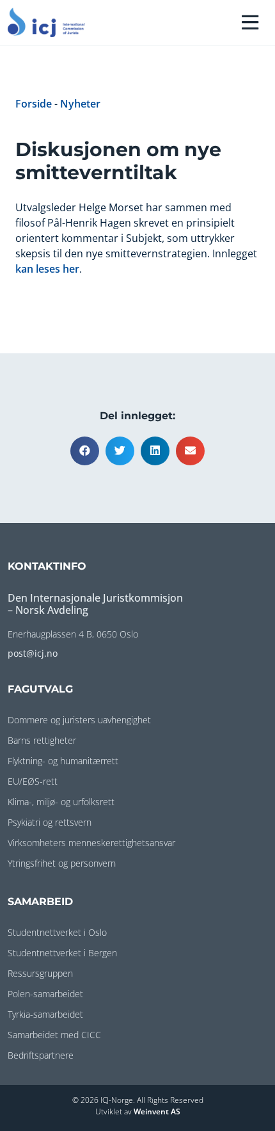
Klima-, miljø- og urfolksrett (61, 802)
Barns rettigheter (42, 740)
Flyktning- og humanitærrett (63, 761)
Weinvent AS (157, 1111)
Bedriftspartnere (41, 1055)
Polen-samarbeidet (45, 994)
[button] (84, 451)
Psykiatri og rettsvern (49, 822)
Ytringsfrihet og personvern (62, 863)
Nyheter (80, 104)
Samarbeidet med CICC (54, 1035)
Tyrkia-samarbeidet (45, 1014)
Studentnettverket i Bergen (62, 953)
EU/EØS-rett (33, 781)
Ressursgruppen (40, 973)
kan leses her (47, 269)
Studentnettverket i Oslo (57, 932)
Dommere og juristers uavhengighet (79, 720)
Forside (33, 104)
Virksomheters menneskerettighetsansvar (91, 843)
